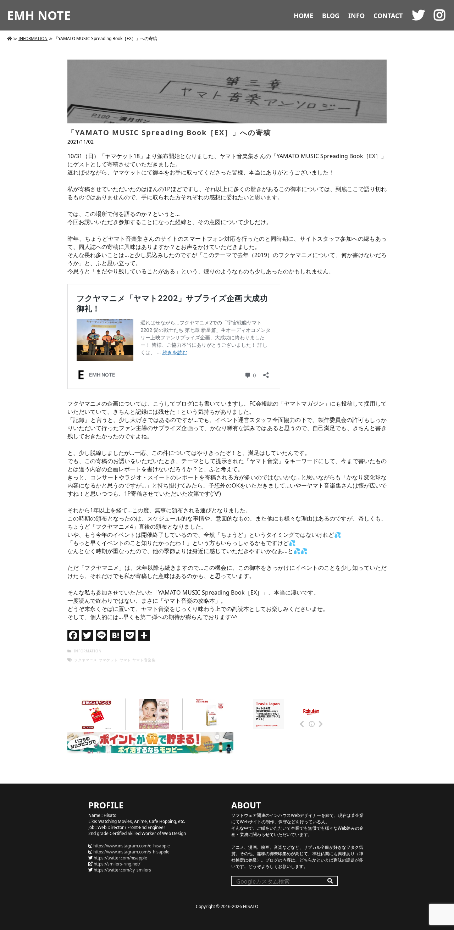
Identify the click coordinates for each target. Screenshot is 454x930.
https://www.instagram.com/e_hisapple (131, 846)
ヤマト (125, 659)
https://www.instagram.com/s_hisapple (131, 852)
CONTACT (388, 15)
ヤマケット (108, 659)
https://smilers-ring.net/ (117, 864)
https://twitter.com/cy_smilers (122, 870)
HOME (303, 15)
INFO (356, 15)
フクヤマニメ (85, 659)
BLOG (330, 15)
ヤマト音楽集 (143, 659)
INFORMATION (33, 38)
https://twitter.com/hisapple (120, 858)
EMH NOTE (39, 15)
